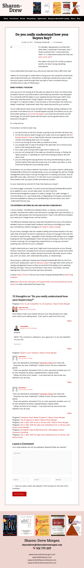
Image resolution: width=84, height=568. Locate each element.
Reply (69, 321)
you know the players (36, 114)
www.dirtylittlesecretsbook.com (42, 560)
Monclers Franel (46, 363)
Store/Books (14, 18)
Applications (42, 18)
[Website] (63, 480)
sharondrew (24, 326)
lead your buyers (43, 263)
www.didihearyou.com (42, 557)
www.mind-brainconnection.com (42, 563)
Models (22, 18)
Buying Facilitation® (42, 42)
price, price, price (44, 57)
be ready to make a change (50, 227)
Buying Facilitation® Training (58, 18)
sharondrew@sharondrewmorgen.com (42, 544)
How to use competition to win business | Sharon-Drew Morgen (45, 304)
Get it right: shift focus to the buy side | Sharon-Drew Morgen (44, 422)
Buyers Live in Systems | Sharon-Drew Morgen (38, 353)
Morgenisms (31, 18)
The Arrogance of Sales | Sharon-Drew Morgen (38, 420)
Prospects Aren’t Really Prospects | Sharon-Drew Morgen (42, 417)
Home (6, 18)
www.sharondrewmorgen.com (42, 554)
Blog (78, 18)
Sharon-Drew (22, 275)
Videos (73, 18)
